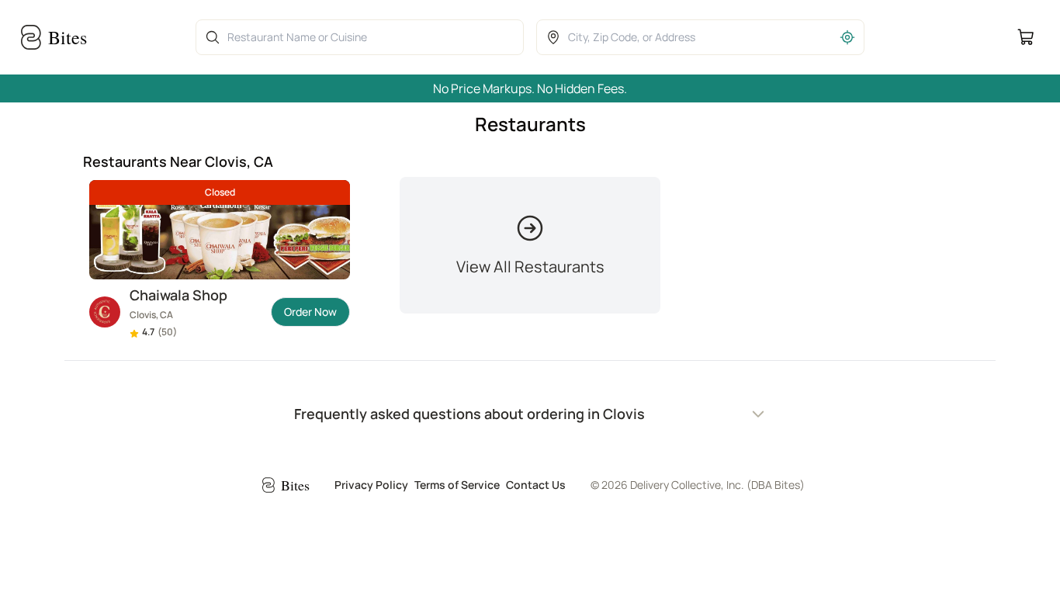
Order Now (310, 311)
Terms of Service (457, 484)
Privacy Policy (371, 484)
